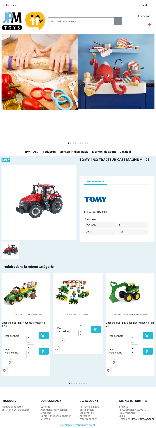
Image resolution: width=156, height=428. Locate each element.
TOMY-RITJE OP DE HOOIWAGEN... (26, 314)
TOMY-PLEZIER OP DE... (78, 314)
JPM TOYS (31, 151)
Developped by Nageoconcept (78, 425)
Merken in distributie (73, 151)
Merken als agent (104, 151)
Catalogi (125, 151)
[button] (148, 26)
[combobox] (79, 21)
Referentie (90, 212)
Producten (49, 151)
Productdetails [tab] (95, 181)
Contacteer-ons (10, 5)
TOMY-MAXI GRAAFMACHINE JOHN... (130, 314)
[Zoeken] (118, 21)
